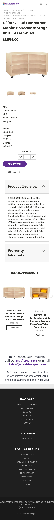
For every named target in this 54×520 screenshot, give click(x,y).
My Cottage (27, 477)
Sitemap (27, 423)
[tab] (27, 187)
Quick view (14, 327)
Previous (3, 296)
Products (27, 439)
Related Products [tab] (25, 273)
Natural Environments (27, 462)
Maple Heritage (27, 473)
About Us (27, 415)
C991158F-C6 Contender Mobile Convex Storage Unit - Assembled (14, 315)
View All (27, 484)
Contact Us (27, 419)
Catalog (27, 412)
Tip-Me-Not (27, 465)
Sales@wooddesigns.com (27, 364)
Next (51, 296)
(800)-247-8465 (26, 360)
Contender (27, 458)
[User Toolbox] (41, 3)
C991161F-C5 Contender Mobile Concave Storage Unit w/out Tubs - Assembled (40, 321)
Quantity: (27, 151)
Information (27, 408)
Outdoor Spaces (27, 469)
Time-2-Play (27, 480)
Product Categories (27, 404)
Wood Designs (27, 454)
